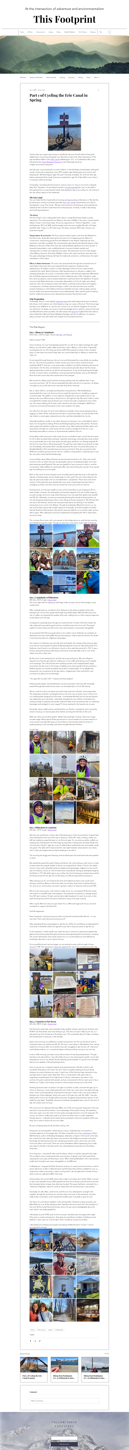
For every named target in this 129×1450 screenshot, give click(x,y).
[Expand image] (41, 535)
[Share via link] (40, 1341)
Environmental (51, 77)
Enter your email (55, 1434)
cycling (50, 1330)
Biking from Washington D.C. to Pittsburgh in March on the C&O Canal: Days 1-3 (94, 1377)
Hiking (80, 77)
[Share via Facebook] (30, 1341)
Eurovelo (72, 77)
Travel (88, 77)
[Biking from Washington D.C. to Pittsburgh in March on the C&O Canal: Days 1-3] (95, 1364)
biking (32, 1330)
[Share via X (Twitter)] (35, 1341)
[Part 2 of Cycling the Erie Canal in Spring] (34, 1364)
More (96, 77)
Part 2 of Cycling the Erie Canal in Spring (32, 1377)
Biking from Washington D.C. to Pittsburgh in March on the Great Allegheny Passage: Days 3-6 (64, 1377)
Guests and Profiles (36, 77)
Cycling (62, 77)
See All (107, 1353)
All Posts (23, 77)
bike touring (41, 1330)
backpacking (59, 1330)
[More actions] (98, 90)
